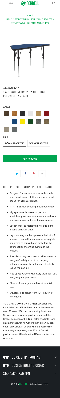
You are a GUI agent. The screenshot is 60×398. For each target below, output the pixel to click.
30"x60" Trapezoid (38, 143)
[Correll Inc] (30, 3)
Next (29, 15)
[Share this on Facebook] (25, 173)
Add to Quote (30, 158)
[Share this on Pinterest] (33, 173)
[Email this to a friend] (42, 173)
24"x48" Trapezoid (14, 143)
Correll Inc (24, 384)
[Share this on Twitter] (17, 173)
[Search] (55, 3)
